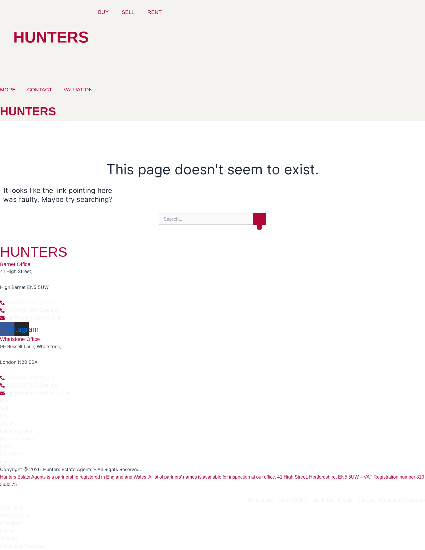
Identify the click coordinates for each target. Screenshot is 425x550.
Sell (128, 12)
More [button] (8, 90)
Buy (103, 12)
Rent (154, 12)
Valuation (78, 90)
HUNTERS (51, 37)
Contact (39, 90)
